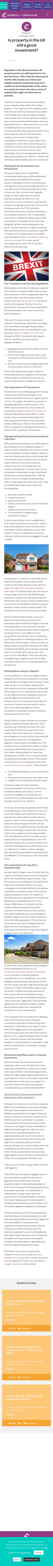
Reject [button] (17, 1559)
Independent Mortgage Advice (15, 5)
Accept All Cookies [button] (32, 1559)
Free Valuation (48, 5)
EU (21, 1423)
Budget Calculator (27, 5)
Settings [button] (38, 1552)
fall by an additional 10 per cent (29, 332)
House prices (25, 1328)
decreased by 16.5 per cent (34, 410)
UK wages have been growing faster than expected (24, 589)
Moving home (32, 1423)
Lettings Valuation (37, 5)
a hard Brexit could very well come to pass (26, 238)
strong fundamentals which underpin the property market (25, 972)
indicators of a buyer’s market (18, 765)
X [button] (50, 1539)
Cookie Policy (25, 1552)
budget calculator (12, 1263)
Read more (10, 1319)
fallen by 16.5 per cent (26, 300)
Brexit (13, 1328)
